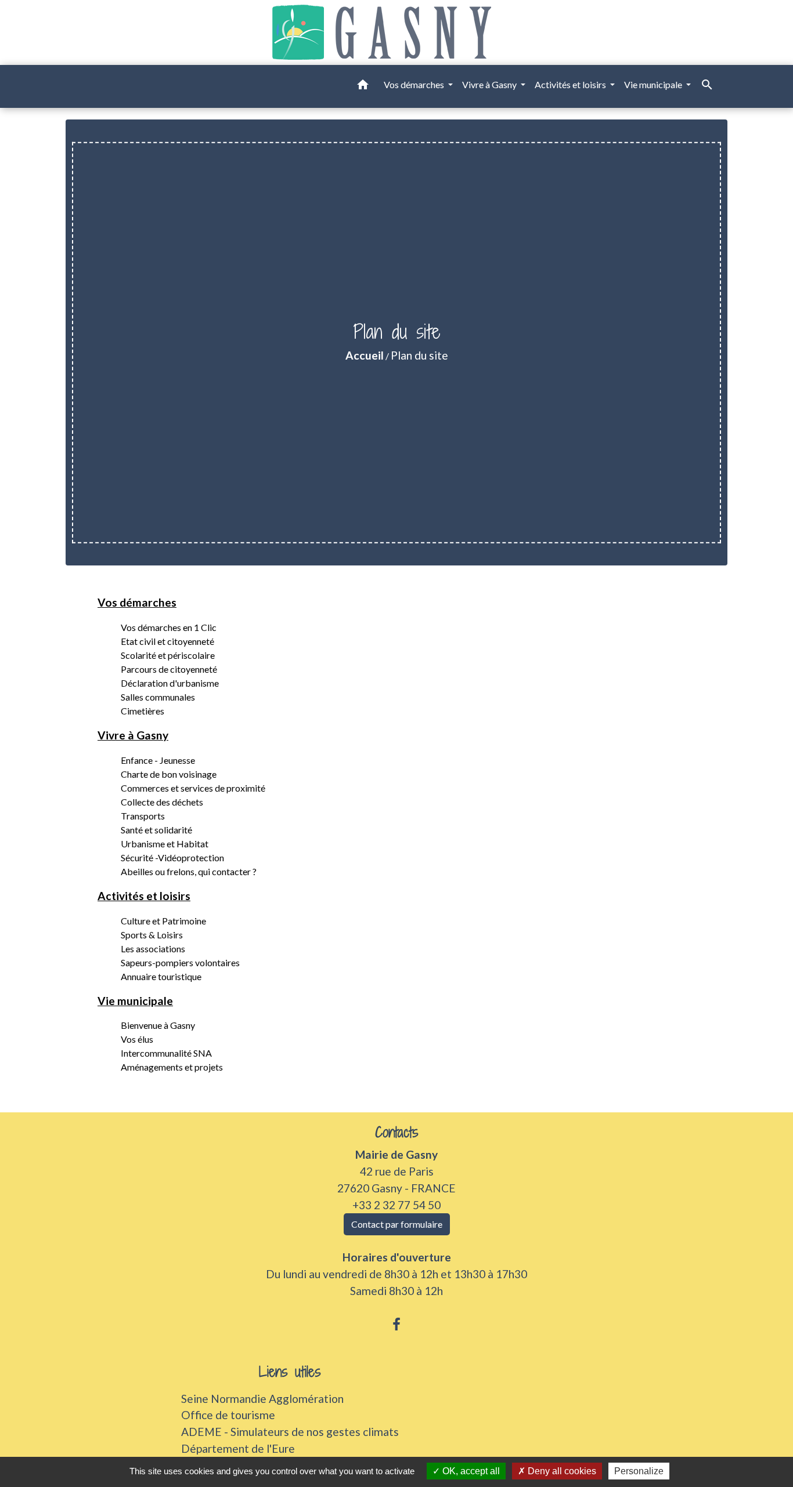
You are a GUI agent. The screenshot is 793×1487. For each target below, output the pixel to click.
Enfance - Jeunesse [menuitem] (158, 760)
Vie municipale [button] (654, 84)
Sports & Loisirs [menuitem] (152, 934)
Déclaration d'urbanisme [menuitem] (170, 682)
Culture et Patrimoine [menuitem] (163, 920)
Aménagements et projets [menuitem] (172, 1066)
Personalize (639, 1471)
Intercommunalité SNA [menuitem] (166, 1052)
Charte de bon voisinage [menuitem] (169, 773)
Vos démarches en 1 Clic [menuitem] (169, 627)
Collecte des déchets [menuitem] (162, 801)
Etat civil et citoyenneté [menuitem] (167, 641)
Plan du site (419, 355)
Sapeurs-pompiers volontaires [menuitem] (180, 962)
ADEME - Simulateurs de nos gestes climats (290, 1431)
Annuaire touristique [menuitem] (161, 976)
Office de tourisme (228, 1414)
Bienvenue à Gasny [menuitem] (158, 1025)
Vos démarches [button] (415, 84)
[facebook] (396, 1324)
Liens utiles (290, 1371)
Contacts (397, 1132)
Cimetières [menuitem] (142, 710)
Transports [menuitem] (143, 815)
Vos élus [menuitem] (137, 1038)
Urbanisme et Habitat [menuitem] (164, 843)
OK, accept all (470, 1471)
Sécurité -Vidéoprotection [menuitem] (172, 857)
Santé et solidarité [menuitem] (156, 829)
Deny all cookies (560, 1471)
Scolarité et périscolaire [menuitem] (168, 655)
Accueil (364, 355)
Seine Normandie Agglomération (262, 1398)
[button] (363, 86)
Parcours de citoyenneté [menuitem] (169, 668)
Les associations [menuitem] (153, 948)
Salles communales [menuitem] (158, 696)
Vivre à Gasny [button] (490, 84)
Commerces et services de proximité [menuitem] (193, 787)
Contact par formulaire (396, 1224)
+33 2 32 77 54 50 (396, 1205)
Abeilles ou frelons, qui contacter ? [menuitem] (189, 871)
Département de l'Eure (238, 1448)
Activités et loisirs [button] (571, 84)
